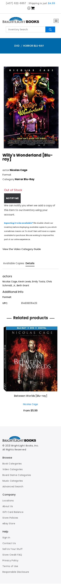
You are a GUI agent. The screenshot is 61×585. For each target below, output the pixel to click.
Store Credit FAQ (12, 554)
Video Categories (12, 469)
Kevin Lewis (24, 281)
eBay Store (8, 523)
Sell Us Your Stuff (12, 549)
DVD (17, 45)
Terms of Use (10, 566)
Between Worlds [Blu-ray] (30, 396)
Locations (8, 500)
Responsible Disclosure (15, 572)
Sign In (6, 537)
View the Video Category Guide (21, 249)
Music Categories (12, 480)
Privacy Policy (10, 560)
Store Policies (10, 517)
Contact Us (9, 543)
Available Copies (13, 263)
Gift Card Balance (12, 512)
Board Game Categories (16, 475)
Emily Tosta (38, 281)
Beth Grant (23, 285)
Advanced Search (12, 486)
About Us (7, 506)
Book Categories (12, 463)
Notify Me (12, 198)
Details (30, 263)
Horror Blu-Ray (33, 45)
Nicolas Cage (18, 170)
